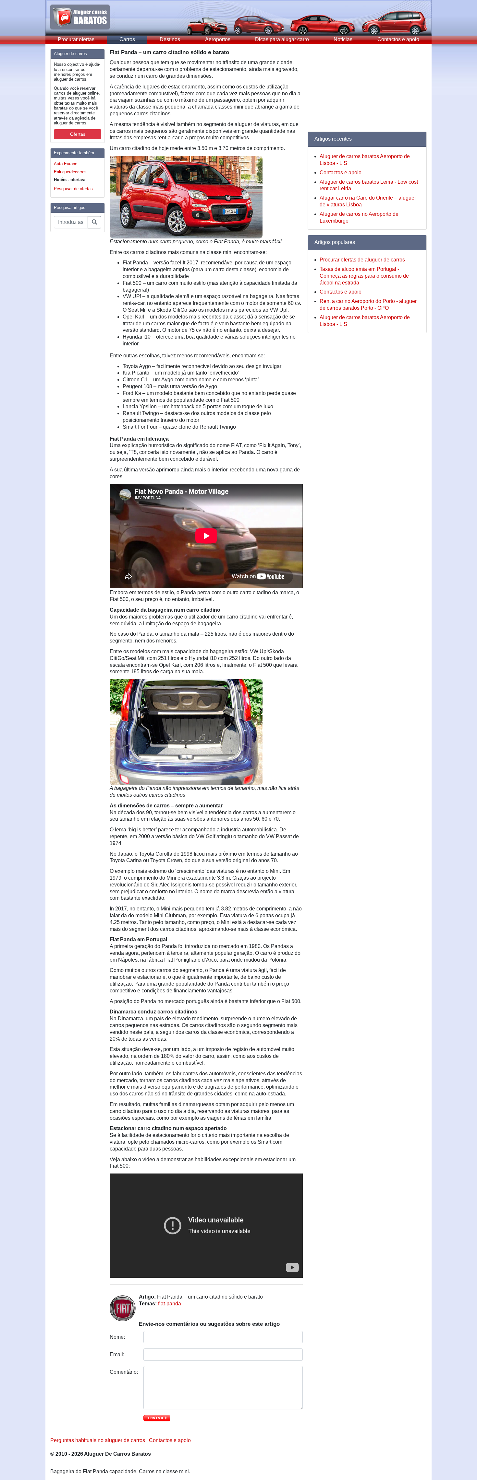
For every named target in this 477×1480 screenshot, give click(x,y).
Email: (118, 1354)
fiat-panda (169, 1303)
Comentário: (124, 1372)
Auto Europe (65, 163)
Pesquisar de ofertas (73, 188)
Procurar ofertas (76, 39)
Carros (127, 39)
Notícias (343, 39)
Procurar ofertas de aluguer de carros (362, 259)
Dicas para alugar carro (282, 39)
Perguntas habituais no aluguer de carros (97, 1440)
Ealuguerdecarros (70, 171)
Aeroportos (217, 39)
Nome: (118, 1337)
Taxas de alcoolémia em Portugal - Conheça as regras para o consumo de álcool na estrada (364, 275)
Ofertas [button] (77, 134)
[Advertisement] (76, 334)
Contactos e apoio (398, 39)
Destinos (170, 39)
